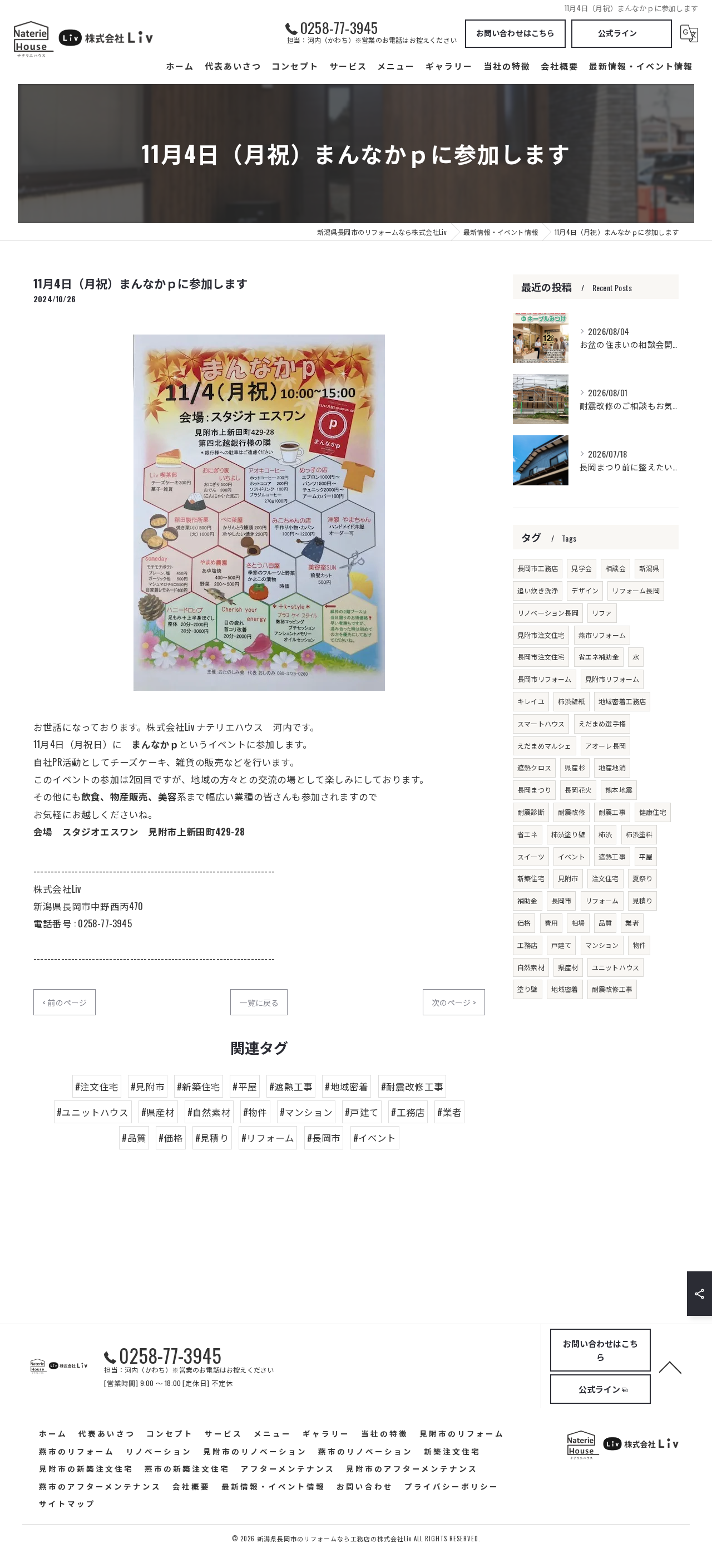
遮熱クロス (534, 767)
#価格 (171, 1137)
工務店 (527, 945)
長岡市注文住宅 (541, 656)
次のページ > (454, 1002)
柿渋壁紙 (571, 701)
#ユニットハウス (93, 1112)
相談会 (615, 568)
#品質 (134, 1137)
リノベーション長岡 (547, 612)
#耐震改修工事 (412, 1086)
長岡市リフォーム (544, 679)
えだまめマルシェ (544, 745)
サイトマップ (67, 1503)
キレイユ (531, 701)
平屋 (645, 856)
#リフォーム (267, 1137)
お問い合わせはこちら (515, 32)
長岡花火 (578, 789)
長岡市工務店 (537, 568)
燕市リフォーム (602, 635)
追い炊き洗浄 (537, 590)
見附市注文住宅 (541, 635)
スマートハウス (541, 723)
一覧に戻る (259, 1002)
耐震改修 (571, 812)
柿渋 (605, 834)
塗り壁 (527, 989)
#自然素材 (209, 1112)
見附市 (568, 878)
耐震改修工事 (612, 989)
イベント (571, 856)
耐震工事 (612, 812)
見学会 (581, 568)
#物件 (255, 1112)
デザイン (585, 590)
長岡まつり (534, 789)
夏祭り (642, 878)
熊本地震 (618, 789)
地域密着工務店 (622, 701)
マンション (602, 945)
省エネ (527, 834)
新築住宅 (531, 878)
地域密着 (564, 989)
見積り (642, 900)
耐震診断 (531, 812)
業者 (632, 922)
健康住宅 (652, 812)
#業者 (449, 1112)
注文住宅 (605, 878)
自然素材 (531, 967)
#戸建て (362, 1112)
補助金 (527, 900)
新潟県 (649, 568)
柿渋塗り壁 (568, 834)
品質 (605, 922)
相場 (578, 922)
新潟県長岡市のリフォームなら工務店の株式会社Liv (334, 1538)
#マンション (306, 1112)
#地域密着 (346, 1086)
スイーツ (531, 856)
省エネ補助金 (598, 656)
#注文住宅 (96, 1086)
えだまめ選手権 (602, 723)
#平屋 (245, 1086)
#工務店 (408, 1112)
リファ (602, 612)
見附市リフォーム (612, 679)
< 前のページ (64, 1002)
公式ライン (617, 32)
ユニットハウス (615, 967)
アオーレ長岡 (605, 745)
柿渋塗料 (639, 834)
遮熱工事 (612, 856)
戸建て (561, 945)
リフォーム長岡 (635, 590)
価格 (524, 922)
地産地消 (612, 767)
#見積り (212, 1137)
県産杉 (575, 767)
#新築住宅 (198, 1086)
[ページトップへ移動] (670, 1366)
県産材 (568, 967)
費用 (551, 922)
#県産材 (158, 1112)
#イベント (375, 1137)
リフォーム (602, 900)
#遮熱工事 (291, 1086)
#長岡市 (324, 1137)
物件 (639, 945)
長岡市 (561, 900)
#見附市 (148, 1086)
